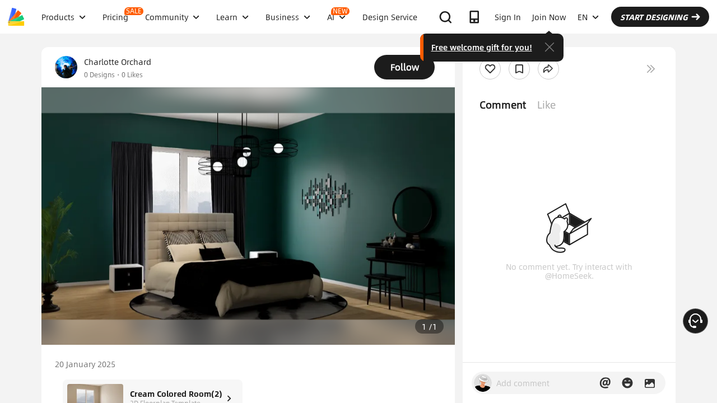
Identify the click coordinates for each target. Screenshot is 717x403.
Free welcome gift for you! (481, 47)
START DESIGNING (654, 17)
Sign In (508, 17)
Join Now (549, 17)
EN (583, 17)
